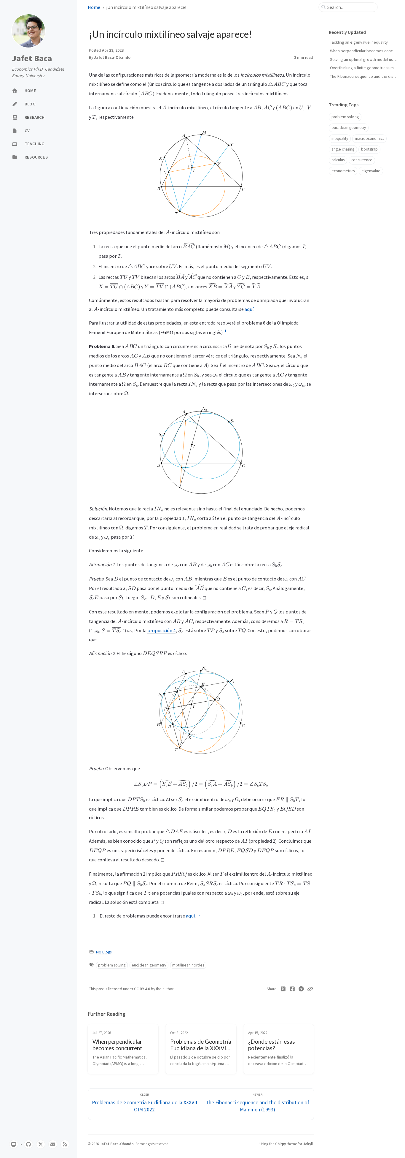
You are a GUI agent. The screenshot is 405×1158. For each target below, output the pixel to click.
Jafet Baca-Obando (112, 57)
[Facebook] (292, 989)
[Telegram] (301, 989)
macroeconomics (369, 138)
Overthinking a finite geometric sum (362, 67)
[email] (53, 1144)
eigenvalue (370, 170)
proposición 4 (161, 630)
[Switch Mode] (13, 1144)
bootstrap (369, 149)
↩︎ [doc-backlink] (198, 916)
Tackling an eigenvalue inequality (359, 42)
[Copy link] (310, 989)
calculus (338, 159)
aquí (249, 309)
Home (94, 7)
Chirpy (280, 1143)
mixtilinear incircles (188, 965)
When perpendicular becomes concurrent (367, 50)
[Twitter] (283, 989)
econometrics (343, 170)
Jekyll (308, 1143)
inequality (339, 138)
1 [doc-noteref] (225, 330)
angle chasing (342, 149)
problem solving (111, 965)
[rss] (65, 1144)
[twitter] (40, 1144)
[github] (28, 1144)
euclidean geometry (149, 965)
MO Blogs (103, 952)
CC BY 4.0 (142, 988)
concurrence (361, 159)
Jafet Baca (32, 58)
